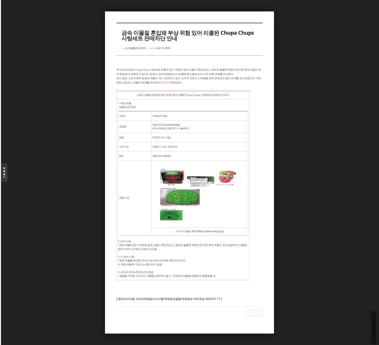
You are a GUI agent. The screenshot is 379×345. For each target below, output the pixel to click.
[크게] (373, 317)
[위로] (373, 328)
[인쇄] (373, 339)
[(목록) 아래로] (373, 334)
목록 (4, 172)
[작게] (373, 323)
